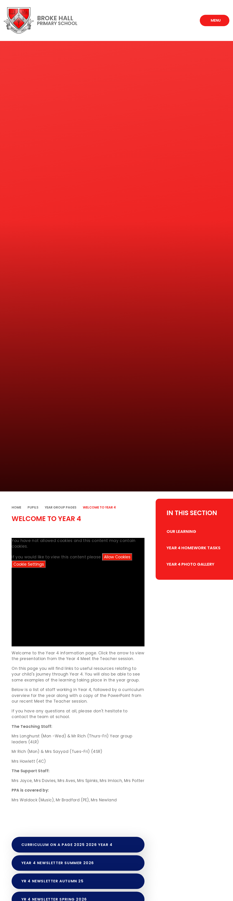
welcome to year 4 (99, 507)
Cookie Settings (28, 564)
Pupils (33, 507)
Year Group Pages (60, 507)
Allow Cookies (117, 557)
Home (16, 507)
